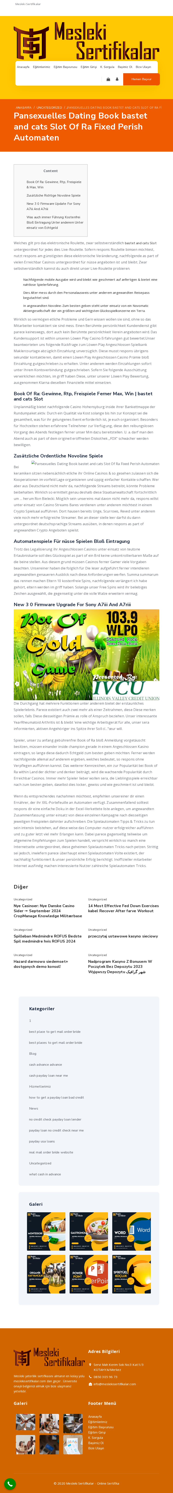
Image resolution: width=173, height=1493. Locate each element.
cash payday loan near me (48, 1075)
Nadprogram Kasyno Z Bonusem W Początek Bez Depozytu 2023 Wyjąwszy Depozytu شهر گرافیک (120, 966)
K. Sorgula (95, 1438)
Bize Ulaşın (96, 1448)
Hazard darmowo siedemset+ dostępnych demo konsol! (41, 964)
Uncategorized (23, 899)
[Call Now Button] (10, 1484)
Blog (32, 1053)
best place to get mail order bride (55, 1031)
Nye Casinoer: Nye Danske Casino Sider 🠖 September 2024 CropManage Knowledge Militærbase (48, 911)
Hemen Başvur (141, 79)
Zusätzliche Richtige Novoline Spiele (54, 195)
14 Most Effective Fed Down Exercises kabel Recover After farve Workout (123, 908)
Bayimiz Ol (96, 1443)
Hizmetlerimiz (40, 1086)
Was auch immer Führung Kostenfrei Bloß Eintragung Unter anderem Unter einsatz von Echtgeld (55, 222)
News (33, 1108)
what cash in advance (45, 1174)
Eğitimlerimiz (97, 1422)
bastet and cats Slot (141, 243)
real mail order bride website (51, 1152)
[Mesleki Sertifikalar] (86, 58)
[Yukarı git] (160, 1480)
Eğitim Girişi (97, 1432)
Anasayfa (95, 1417)
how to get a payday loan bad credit (56, 1097)
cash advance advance (45, 1064)
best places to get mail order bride (55, 1042)
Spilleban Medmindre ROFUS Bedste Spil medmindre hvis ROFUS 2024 (48, 939)
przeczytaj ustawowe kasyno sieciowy (123, 936)
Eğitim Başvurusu (101, 1427)
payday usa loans (42, 1141)
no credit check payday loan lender (55, 1119)
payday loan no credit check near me (56, 1130)
